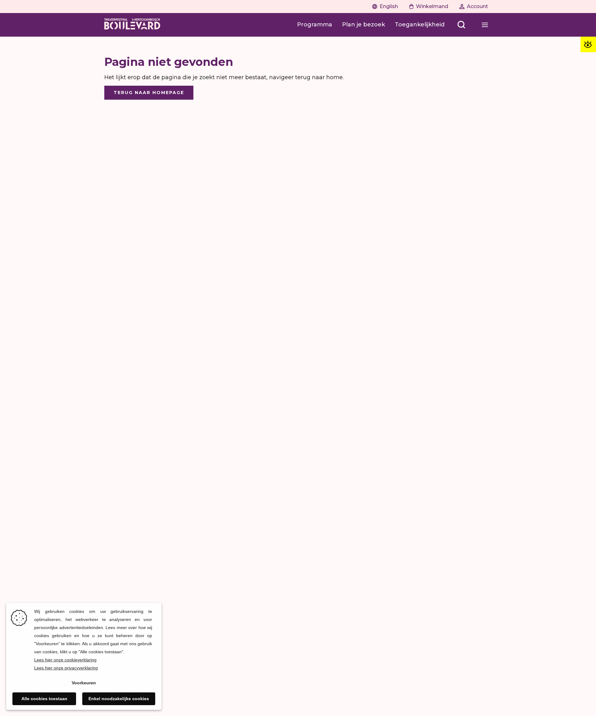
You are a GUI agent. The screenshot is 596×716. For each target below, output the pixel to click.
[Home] (132, 24)
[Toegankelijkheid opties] (588, 44)
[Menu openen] (485, 25)
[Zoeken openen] (461, 25)
